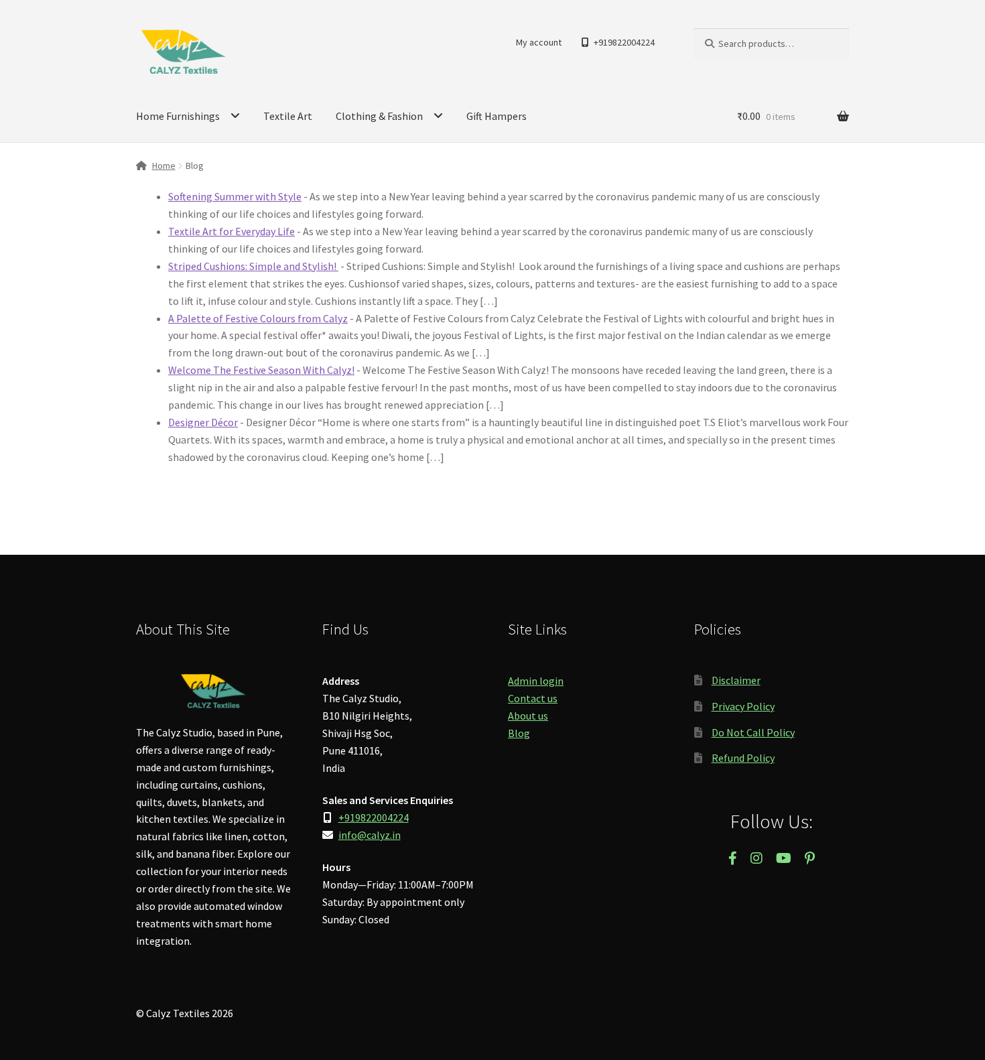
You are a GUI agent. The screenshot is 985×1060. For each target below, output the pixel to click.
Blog (519, 733)
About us (528, 715)
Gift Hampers (496, 116)
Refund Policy (743, 758)
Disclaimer (736, 680)
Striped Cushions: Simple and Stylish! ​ (253, 266)
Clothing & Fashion (379, 116)
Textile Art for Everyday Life (231, 231)
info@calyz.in (369, 835)
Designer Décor (203, 422)
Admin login (536, 680)
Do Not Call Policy (753, 732)
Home (164, 165)
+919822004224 (624, 42)
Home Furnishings (178, 116)
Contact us (532, 698)
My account (539, 42)
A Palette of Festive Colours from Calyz (258, 318)
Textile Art (287, 116)
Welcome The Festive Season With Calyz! (261, 370)
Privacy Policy (743, 706)
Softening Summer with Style (235, 196)
